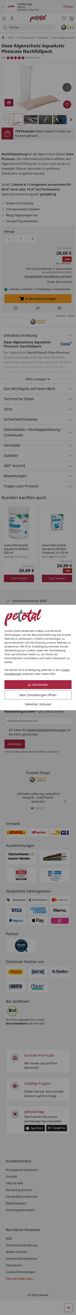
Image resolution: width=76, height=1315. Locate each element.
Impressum (45, 704)
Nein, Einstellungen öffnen (38, 695)
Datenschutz (31, 704)
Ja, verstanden (38, 685)
